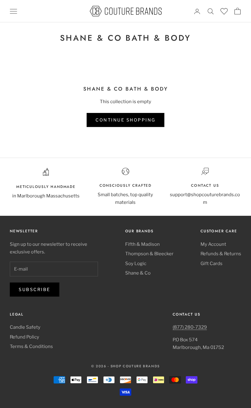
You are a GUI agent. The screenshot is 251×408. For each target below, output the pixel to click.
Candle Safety (25, 327)
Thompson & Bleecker (149, 253)
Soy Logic (135, 263)
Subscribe (35, 289)
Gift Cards (211, 263)
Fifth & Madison (142, 244)
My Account (213, 244)
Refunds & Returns (220, 253)
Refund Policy (24, 337)
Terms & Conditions (31, 346)
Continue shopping (125, 119)
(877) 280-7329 (190, 327)
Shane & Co (138, 273)
